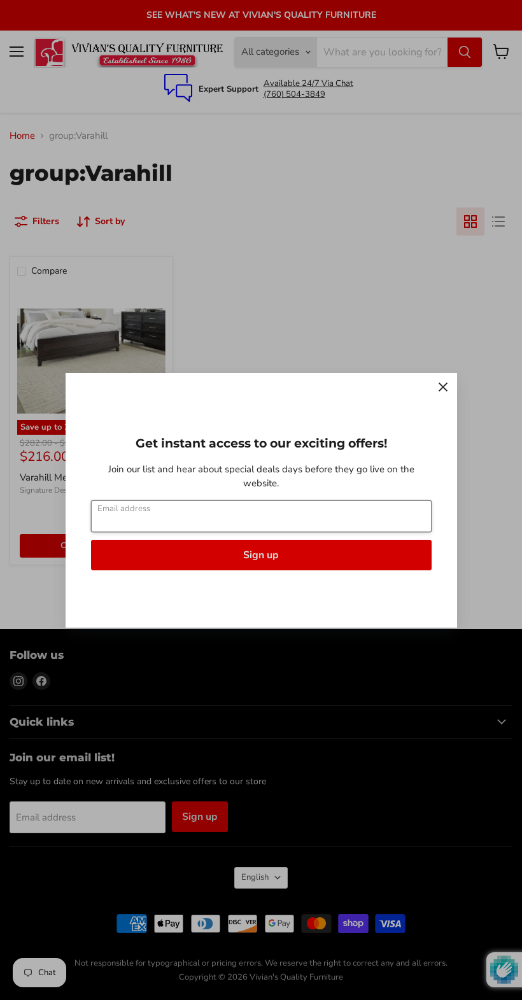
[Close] (443, 387)
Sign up (261, 555)
